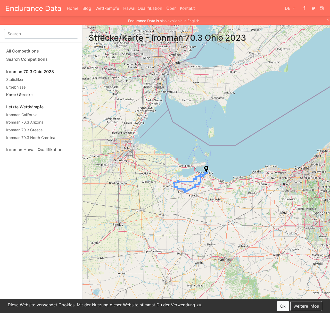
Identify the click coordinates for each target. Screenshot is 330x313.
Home (72, 8)
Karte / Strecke (19, 94)
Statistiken (15, 79)
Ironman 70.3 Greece (24, 130)
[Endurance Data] (33, 8)
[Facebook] (304, 8)
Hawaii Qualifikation (142, 8)
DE (288, 8)
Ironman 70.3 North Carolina (30, 137)
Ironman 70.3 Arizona (24, 122)
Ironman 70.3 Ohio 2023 (30, 71)
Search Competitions (27, 59)
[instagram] (322, 8)
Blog (86, 8)
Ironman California (21, 114)
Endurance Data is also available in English (163, 21)
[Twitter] (313, 8)
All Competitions (22, 51)
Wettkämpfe (107, 8)
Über (171, 8)
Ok (283, 306)
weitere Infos (306, 306)
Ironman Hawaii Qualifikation (34, 149)
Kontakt (187, 8)
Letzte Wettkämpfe (25, 106)
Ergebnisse (16, 87)
